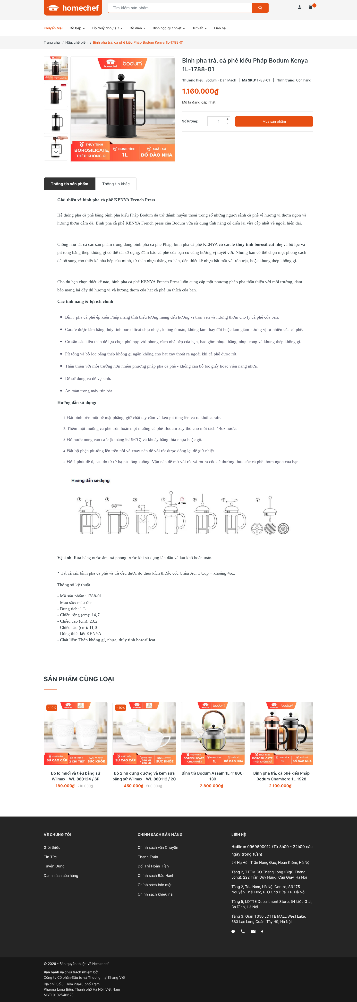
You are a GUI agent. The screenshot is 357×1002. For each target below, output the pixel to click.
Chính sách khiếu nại (155, 894)
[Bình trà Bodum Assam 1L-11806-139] (213, 733)
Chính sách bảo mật (154, 884)
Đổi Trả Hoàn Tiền (153, 866)
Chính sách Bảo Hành (156, 875)
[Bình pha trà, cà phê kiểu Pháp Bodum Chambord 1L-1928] (281, 733)
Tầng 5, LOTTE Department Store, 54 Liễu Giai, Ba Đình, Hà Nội (271, 904)
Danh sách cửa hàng (61, 875)
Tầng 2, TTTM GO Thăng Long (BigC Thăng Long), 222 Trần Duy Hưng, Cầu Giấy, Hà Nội (269, 875)
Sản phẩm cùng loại (79, 679)
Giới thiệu (52, 847)
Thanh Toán (148, 857)
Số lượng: (190, 121)
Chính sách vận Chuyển (158, 847)
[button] (56, 61)
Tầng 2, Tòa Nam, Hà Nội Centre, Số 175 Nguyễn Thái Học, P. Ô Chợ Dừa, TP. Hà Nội (268, 889)
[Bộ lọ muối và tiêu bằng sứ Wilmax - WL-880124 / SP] (75, 733)
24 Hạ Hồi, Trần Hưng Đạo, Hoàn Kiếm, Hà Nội (270, 862)
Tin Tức (50, 857)
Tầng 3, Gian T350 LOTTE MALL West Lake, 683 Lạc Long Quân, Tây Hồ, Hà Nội (268, 919)
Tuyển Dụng (54, 866)
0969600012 (259, 846)
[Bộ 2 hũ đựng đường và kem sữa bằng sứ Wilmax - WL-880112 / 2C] (144, 733)
